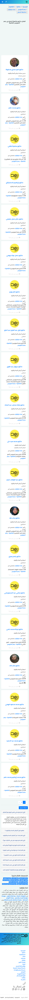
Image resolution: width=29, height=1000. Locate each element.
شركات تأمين (21, 962)
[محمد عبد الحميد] (14, 734)
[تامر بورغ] (14, 285)
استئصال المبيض (23, 878)
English (2, 997)
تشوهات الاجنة (21, 896)
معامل (23, 960)
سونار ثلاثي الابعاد (23, 882)
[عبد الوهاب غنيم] (14, 473)
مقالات (23, 978)
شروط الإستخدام (21, 976)
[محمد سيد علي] (14, 435)
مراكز (24, 956)
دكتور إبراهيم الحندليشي (14, 182)
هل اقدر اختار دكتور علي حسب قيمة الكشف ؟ (14, 865)
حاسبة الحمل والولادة (19, 970)
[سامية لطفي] (14, 139)
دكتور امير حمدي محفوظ (14, 69)
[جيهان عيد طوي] (14, 360)
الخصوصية (17, 997)
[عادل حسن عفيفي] (14, 212)
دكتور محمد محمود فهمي (14, 704)
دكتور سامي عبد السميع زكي (14, 592)
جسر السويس (16, 161)
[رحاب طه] (14, 511)
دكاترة (23, 952)
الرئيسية (23, 951)
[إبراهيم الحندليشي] (14, 176)
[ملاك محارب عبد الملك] (14, 398)
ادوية (23, 964)
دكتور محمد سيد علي (14, 441)
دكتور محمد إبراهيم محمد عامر (14, 777)
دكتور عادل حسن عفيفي (14, 219)
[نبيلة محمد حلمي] (14, 622)
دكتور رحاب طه (14, 518)
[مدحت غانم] (14, 101)
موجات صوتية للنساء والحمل (14, 897)
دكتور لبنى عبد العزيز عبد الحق (14, 330)
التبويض (23, 972)
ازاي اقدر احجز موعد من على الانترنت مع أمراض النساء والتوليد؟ (14, 840)
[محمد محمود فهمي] (14, 698)
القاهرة (11, 84)
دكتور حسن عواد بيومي (14, 255)
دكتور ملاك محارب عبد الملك (14, 405)
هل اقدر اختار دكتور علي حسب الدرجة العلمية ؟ (14, 860)
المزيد (24, 80)
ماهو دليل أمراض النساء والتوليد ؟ (14, 830)
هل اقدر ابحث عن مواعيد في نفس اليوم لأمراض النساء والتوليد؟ (14, 850)
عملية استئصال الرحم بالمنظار (9, 884)
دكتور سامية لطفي (14, 146)
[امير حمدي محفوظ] (14, 63)
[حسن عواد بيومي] (14, 249)
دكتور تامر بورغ (14, 291)
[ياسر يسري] (14, 550)
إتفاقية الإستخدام (9, 997)
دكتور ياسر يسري (14, 556)
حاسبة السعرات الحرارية (19, 968)
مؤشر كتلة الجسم (20, 966)
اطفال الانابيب (15, 878)
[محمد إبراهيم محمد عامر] (14, 770)
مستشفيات (22, 954)
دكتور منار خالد (14, 665)
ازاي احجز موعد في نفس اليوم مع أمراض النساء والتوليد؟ (14, 812)
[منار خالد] (14, 659)
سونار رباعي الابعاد (13, 882)
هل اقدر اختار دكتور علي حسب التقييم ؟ (14, 855)
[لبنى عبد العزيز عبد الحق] (14, 323)
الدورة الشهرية (21, 974)
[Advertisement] (14, 40)
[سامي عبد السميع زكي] (14, 586)
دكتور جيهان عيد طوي (14, 366)
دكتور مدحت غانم (14, 107)
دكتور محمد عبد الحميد (14, 740)
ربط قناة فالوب (11, 896)
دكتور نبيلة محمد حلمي (14, 629)
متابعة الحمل (6, 880)
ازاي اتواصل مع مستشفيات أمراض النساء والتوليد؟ (14, 870)
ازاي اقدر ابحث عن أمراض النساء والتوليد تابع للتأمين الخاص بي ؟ (14, 835)
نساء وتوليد (18, 79)
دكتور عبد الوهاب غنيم (14, 479)
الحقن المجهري (7, 878)
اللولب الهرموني (23, 880)
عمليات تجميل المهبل (22, 884)
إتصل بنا (23, 979)
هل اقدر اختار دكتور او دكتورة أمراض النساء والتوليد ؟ (14, 845)
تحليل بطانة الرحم (15, 880)
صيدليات (23, 958)
